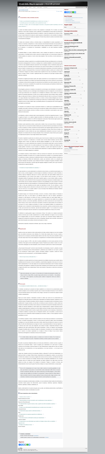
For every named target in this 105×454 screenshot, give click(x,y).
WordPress (20, 449)
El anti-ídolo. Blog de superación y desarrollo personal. (39, 4)
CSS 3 (37, 450)
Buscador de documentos (76, 22)
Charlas (76, 17)
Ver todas (37, 11)
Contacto (34, 7)
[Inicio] (19, 7)
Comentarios (35, 435)
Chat (79, 17)
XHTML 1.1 (33, 450)
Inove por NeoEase (27, 450)
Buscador (30, 7)
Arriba (86, 448)
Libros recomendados (68, 22)
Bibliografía (67, 20)
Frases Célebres (71, 20)
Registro (71, 19)
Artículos (26, 7)
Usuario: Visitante (39, 7)
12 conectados (45, 7)
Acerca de (22, 7)
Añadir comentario (59, 11)
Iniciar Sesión (67, 19)
